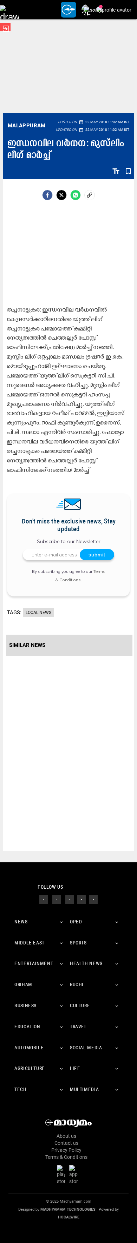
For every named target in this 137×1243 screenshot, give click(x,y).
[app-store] (74, 1174)
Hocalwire (68, 1217)
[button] (9, 9)
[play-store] (62, 1174)
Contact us (66, 1143)
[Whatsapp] (75, 195)
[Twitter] (61, 195)
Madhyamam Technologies (68, 1209)
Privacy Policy (66, 1150)
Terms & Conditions (66, 1157)
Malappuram (27, 125)
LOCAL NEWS (38, 612)
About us (66, 1136)
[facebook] (47, 195)
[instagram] (70, 899)
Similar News (27, 645)
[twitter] (57, 899)
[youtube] (81, 899)
